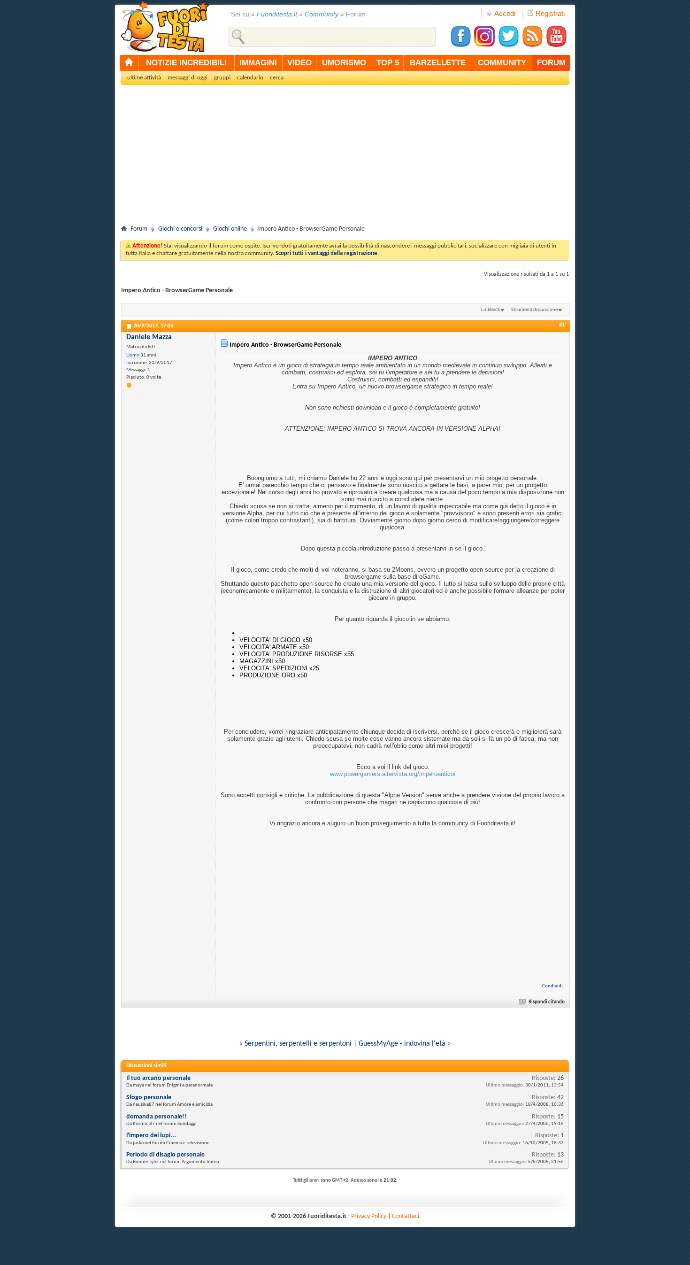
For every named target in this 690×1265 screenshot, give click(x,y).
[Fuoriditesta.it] (165, 26)
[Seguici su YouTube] (556, 45)
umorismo (344, 62)
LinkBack (490, 309)
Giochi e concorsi (180, 229)
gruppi (222, 78)
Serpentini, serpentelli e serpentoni (298, 1044)
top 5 (387, 62)
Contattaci (405, 1216)
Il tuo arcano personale (158, 1078)
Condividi (552, 986)
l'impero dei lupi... (151, 1135)
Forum (138, 229)
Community (321, 14)
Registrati (550, 13)
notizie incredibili (186, 62)
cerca (277, 78)
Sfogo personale (148, 1097)
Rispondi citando (547, 1002)
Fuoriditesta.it (277, 14)
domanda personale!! (156, 1116)
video (299, 62)
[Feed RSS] (532, 45)
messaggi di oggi (187, 78)
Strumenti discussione (534, 309)
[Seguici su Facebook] (460, 45)
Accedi (504, 13)
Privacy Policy (368, 1216)
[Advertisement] (345, 158)
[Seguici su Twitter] (508, 45)
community (502, 62)
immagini (258, 62)
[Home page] (129, 63)
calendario (250, 78)
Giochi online (230, 229)
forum (551, 62)
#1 (562, 325)
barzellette (438, 62)
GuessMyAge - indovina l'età (402, 1044)
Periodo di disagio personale (165, 1154)
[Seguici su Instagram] (484, 45)
